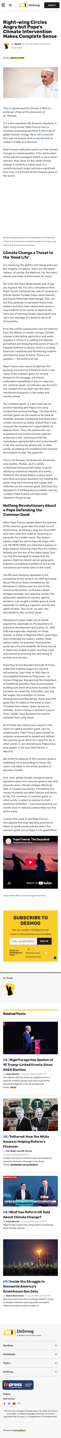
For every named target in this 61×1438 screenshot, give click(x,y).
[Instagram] (19, 1403)
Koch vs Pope (17, 58)
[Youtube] (14, 1403)
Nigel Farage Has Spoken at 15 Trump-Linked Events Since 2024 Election (28, 1065)
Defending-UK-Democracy (24, 1165)
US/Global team (32, 953)
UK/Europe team (33, 957)
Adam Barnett (12, 1074)
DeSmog (34, 5)
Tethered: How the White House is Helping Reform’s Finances (26, 1141)
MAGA (13, 1087)
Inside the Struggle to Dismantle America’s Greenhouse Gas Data (24, 1286)
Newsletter (9, 1398)
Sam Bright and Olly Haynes (19, 1151)
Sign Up (44, 941)
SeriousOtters (19, 1430)
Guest (18, 44)
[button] (30, 1345)
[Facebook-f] (4, 1403)
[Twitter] (9, 1403)
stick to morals (35, 138)
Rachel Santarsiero (15, 1296)
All (29, 949)
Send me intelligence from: (15, 952)
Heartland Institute (26, 245)
